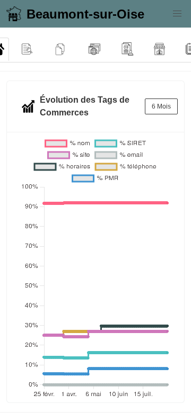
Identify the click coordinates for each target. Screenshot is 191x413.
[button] (177, 14)
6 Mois (161, 106)
